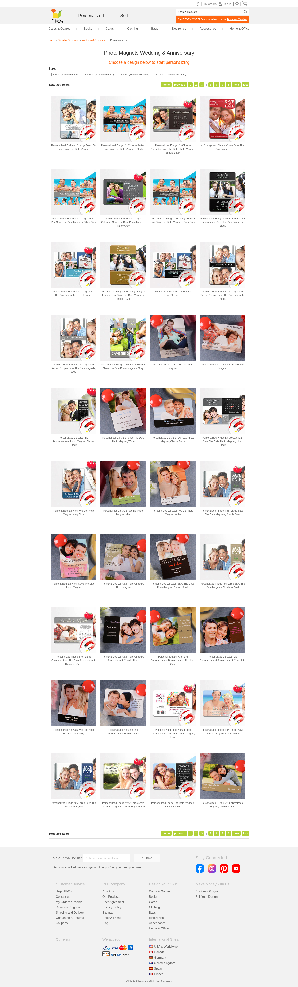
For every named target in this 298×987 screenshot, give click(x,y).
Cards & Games (160, 891)
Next (236, 84)
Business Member (237, 19)
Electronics (156, 917)
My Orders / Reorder (69, 902)
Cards (153, 902)
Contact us (63, 896)
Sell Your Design (207, 896)
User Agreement (113, 902)
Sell (124, 15)
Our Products (111, 896)
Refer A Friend (111, 917)
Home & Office (159, 928)
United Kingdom (164, 963)
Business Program (208, 891)
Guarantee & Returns (70, 917)
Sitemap (107, 912)
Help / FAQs (64, 891)
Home (166, 84)
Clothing (154, 907)
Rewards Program (68, 907)
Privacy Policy (111, 907)
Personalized (91, 15)
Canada (159, 952)
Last (245, 84)
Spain (158, 968)
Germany (160, 957)
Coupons (62, 923)
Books (153, 896)
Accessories (157, 923)
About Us (108, 891)
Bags (152, 912)
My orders (210, 3)
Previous (179, 84)
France (158, 974)
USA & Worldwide (166, 946)
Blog (105, 923)
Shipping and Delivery (70, 912)
